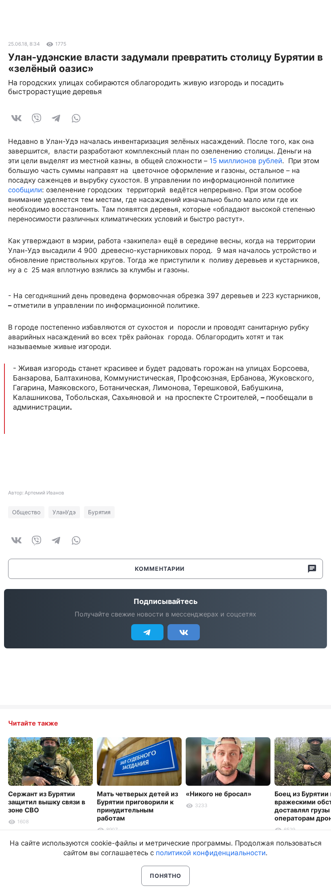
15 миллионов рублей (245, 161)
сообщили (25, 190)
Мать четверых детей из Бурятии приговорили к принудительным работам (137, 806)
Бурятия (99, 512)
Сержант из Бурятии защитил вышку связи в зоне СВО (46, 802)
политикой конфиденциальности (211, 853)
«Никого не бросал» (218, 794)
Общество (26, 512)
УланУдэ (64, 512)
